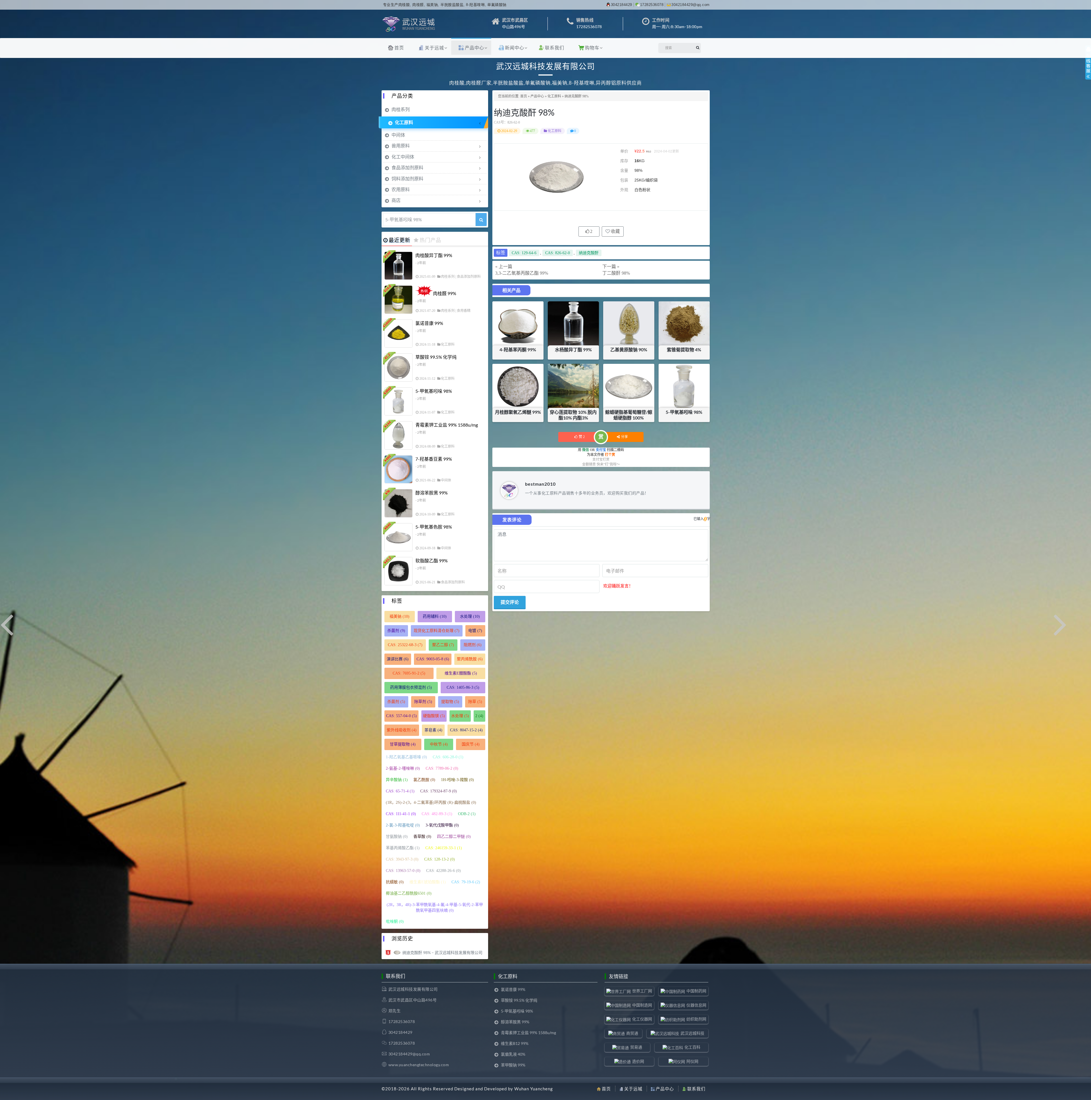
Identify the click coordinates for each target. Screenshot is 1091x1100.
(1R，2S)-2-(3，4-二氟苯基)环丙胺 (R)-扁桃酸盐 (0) (431, 802)
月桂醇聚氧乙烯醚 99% (518, 412)
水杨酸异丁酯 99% (573, 349)
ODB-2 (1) (467, 814)
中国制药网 (696, 990)
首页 (399, 47)
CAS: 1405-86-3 (463, 687)
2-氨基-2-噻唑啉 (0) (403, 768)
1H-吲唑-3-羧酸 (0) (457, 780)
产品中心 (474, 47)
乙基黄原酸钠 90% (628, 349)
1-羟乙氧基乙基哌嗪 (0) (406, 757)
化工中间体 (403, 156)
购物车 (592, 47)
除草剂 (423, 702)
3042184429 (621, 5)
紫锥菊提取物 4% (684, 349)
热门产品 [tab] (430, 240)
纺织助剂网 (696, 1018)
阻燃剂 (473, 645)
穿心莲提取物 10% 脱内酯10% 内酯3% (573, 414)
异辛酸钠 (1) (397, 780)
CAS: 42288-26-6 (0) (443, 871)
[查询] (481, 219)
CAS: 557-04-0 (401, 716)
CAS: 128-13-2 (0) (439, 859)
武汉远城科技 (692, 1033)
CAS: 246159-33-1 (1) (443, 848)
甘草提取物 (403, 744)
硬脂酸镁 (434, 716)
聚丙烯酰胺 (470, 659)
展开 (1088, 67)
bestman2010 (540, 484)
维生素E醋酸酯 (461, 673)
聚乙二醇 (443, 645)
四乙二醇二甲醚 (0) (454, 836)
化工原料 (554, 96)
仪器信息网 (696, 1005)
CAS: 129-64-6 (524, 253)
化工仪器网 (642, 1018)
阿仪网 (692, 1061)
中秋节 (439, 744)
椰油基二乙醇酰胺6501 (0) (409, 893)
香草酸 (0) (422, 836)
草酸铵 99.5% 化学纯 (436, 357)
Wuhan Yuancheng (533, 1088)
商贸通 (632, 1033)
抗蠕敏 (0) (395, 882)
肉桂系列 (401, 109)
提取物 (450, 702)
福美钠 (399, 616)
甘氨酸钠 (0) (397, 836)
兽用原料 (401, 145)
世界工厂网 (642, 990)
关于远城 (434, 47)
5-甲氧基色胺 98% (433, 526)
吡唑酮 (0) (395, 921)
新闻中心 (514, 47)
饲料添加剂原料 (407, 178)
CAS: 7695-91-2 (409, 673)
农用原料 (401, 189)
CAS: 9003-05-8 (433, 659)
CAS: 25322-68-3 (405, 645)
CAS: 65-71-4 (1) (400, 791)
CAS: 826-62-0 (557, 253)
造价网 (638, 1061)
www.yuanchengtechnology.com (418, 1064)
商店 (396, 200)
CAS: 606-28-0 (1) (448, 757)
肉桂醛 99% (444, 293)
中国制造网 (642, 1005)
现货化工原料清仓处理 (436, 631)
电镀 (475, 631)
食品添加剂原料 (407, 167)
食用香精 (463, 311)
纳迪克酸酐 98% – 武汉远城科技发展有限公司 (442, 952)
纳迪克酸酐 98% (524, 112)
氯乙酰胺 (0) (424, 780)
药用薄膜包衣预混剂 (411, 687)
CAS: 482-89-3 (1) (437, 814)
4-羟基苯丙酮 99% (517, 349)
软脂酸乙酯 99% (431, 560)
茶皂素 (433, 730)
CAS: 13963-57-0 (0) (403, 871)
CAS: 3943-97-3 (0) (402, 859)
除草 (475, 702)
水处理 (470, 616)
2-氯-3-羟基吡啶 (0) (403, 825)
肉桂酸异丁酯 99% (433, 255)
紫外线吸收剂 (402, 730)
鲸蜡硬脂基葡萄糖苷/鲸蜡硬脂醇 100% (628, 414)
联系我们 (554, 47)
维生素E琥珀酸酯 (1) (427, 882)
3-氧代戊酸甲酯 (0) (442, 825)
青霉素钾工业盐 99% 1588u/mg (446, 424)
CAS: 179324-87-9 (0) (438, 791)
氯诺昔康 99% (429, 323)
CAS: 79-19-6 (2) (465, 882)
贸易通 (636, 1047)
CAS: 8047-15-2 (466, 730)
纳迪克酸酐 (589, 253)
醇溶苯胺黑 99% (431, 492)
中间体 (398, 134)
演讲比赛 (398, 659)
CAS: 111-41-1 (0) (401, 814)
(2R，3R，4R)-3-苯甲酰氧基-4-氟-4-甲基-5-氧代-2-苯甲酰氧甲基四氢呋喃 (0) (435, 908)
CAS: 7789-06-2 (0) (442, 768)
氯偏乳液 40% (513, 1054)
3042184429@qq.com (690, 5)
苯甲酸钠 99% (513, 1065)
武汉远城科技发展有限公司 (413, 989)
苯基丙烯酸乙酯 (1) (403, 848)
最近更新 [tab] (399, 240)
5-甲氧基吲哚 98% (684, 412)
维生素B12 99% (514, 1043)
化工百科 (692, 1047)
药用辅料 (435, 616)
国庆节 (471, 744)
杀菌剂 (396, 631)
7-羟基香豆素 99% (433, 459)
